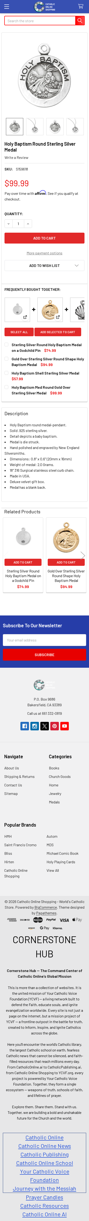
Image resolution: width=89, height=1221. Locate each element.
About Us (11, 768)
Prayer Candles (44, 1197)
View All (53, 870)
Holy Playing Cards (61, 861)
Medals (54, 802)
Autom (52, 836)
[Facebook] (24, 726)
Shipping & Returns (19, 776)
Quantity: (14, 213)
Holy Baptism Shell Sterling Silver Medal (45, 373)
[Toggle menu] (6, 6)
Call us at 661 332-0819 (44, 713)
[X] (44, 726)
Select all (19, 332)
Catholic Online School (44, 1162)
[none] (44, 75)
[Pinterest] (54, 726)
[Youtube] (64, 726)
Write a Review (16, 157)
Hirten (9, 861)
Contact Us (13, 785)
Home (53, 785)
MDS (50, 844)
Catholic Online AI (44, 1214)
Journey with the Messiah (44, 1188)
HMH (8, 836)
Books (54, 768)
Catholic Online (44, 1137)
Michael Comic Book (63, 853)
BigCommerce (45, 907)
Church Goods (60, 776)
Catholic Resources (44, 1205)
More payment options (44, 253)
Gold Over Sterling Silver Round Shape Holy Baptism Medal (66, 576)
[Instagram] (34, 726)
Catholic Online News (44, 1145)
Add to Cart (23, 562)
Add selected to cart (57, 332)
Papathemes (46, 913)
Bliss (8, 853)
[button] (44, 265)
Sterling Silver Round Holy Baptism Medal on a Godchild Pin (23, 576)
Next (83, 555)
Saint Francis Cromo (20, 844)
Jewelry (55, 793)
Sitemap (11, 793)
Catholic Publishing (44, 1154)
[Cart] (82, 6)
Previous (6, 555)
